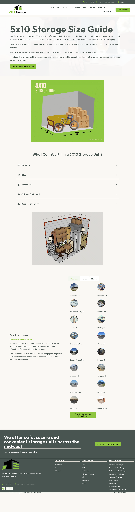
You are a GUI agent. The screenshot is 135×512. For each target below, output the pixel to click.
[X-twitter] (7, 488)
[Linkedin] (11, 488)
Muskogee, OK (102, 328)
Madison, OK (102, 408)
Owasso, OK (102, 312)
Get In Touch (105, 11)
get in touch (70, 57)
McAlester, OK (75, 392)
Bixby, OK (73, 408)
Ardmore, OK (75, 295)
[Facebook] (3, 488)
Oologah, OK (75, 376)
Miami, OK (101, 392)
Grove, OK (101, 344)
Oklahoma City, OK (77, 312)
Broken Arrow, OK (76, 360)
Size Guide (103, 8)
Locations (62, 8)
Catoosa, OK (102, 376)
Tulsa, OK (73, 328)
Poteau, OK (101, 360)
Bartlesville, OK (76, 344)
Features (76, 8)
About (51, 8)
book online (57, 57)
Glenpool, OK (102, 295)
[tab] (67, 165)
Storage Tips (89, 8)
